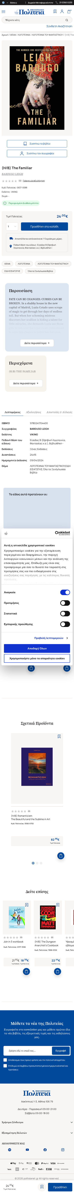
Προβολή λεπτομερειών (49, 638)
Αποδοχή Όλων (37, 648)
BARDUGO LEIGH (12, 174)
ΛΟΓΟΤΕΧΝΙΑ (24, 34)
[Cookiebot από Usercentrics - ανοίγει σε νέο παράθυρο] (55, 533)
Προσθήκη (60, 1187)
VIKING (14, 191)
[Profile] (62, 11)
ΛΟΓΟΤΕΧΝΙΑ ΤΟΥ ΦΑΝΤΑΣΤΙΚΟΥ (47, 34)
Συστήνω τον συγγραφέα (40, 153)
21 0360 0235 (65, 2)
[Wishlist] (55, 11)
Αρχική (5, 34)
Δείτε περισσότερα (37, 343)
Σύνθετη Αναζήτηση (59, 26)
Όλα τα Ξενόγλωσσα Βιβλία (40, 271)
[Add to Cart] (31, 668)
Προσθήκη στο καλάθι (44, 226)
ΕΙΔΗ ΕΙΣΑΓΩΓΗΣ (12, 271)
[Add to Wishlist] (42, 1187)
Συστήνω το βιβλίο (40, 143)
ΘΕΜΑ (13, 34)
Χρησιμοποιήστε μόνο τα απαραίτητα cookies (37, 658)
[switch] (65, 603)
